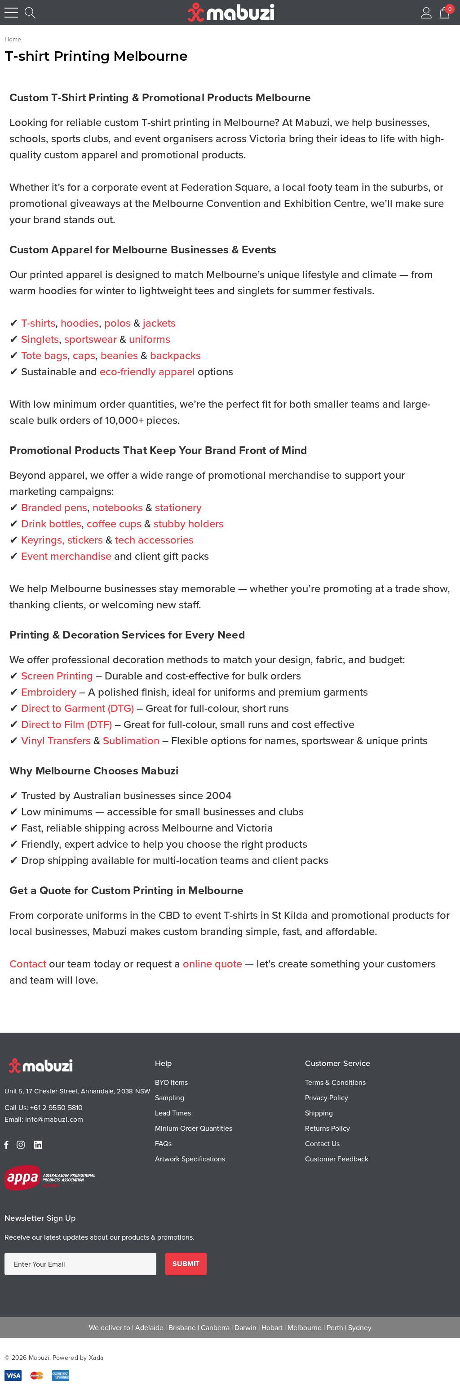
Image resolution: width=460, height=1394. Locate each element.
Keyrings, (43, 539)
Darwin (245, 1327)
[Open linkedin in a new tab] (40, 1144)
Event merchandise (66, 555)
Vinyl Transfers (56, 740)
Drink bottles (51, 523)
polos (117, 322)
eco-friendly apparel (147, 371)
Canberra (215, 1327)
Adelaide (149, 1327)
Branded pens (54, 507)
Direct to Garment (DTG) (77, 707)
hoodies (80, 322)
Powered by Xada (78, 1357)
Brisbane (182, 1327)
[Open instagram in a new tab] (22, 1144)
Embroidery (48, 691)
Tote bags (44, 355)
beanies (119, 355)
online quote (212, 963)
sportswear (90, 338)
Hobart (272, 1327)
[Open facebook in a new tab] (6, 1144)
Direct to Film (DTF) (66, 724)
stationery (178, 507)
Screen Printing (57, 675)
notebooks (118, 507)
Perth (335, 1327)
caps (84, 355)
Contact (27, 963)
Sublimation (131, 740)
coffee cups (114, 523)
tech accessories (154, 539)
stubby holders (189, 523)
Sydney (360, 1327)
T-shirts (38, 322)
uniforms (149, 338)
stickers (85, 539)
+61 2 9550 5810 (56, 1107)
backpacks (175, 355)
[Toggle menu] (11, 12)
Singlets (40, 338)
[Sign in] (426, 12)
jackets (159, 322)
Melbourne (305, 1327)
